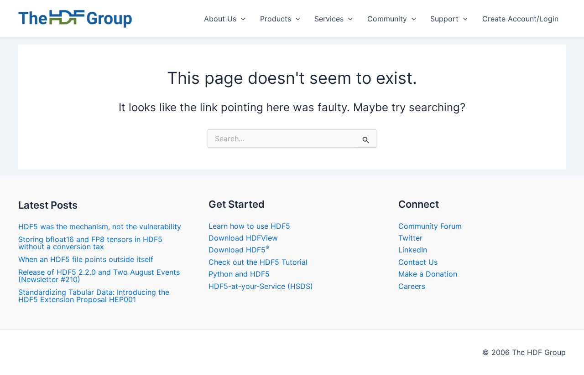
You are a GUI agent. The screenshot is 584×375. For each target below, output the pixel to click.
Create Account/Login (520, 18)
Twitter (410, 237)
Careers (411, 286)
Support (444, 18)
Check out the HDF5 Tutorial (258, 262)
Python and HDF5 (239, 273)
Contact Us (418, 262)
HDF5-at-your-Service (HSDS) (261, 286)
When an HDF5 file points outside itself (85, 259)
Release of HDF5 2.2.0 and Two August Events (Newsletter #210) (99, 275)
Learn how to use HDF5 (249, 226)
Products (275, 18)
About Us (220, 18)
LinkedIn (412, 249)
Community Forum (430, 226)
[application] (240, 18)
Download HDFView (243, 237)
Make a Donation (427, 273)
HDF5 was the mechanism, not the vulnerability (99, 226)
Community (387, 18)
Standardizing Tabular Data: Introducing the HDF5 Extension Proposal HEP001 (93, 296)
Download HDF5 (239, 249)
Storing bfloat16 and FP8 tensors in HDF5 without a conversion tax (90, 243)
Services (329, 18)
